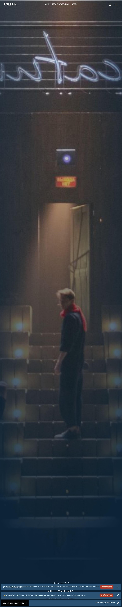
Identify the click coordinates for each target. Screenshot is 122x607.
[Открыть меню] (116, 4)
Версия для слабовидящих (15, 603)
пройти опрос (106, 595)
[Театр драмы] (10, 4)
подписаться (107, 587)
